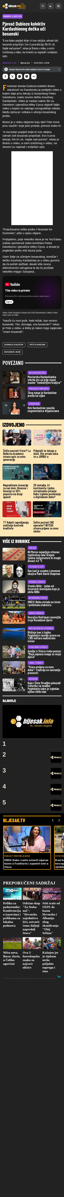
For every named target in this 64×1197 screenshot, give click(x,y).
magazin (5, 62)
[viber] (27, 76)
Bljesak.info (25, 62)
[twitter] (12, 76)
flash (13, 62)
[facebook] (5, 76)
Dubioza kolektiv (13, 345)
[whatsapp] (19, 76)
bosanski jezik (12, 352)
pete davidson (37, 345)
